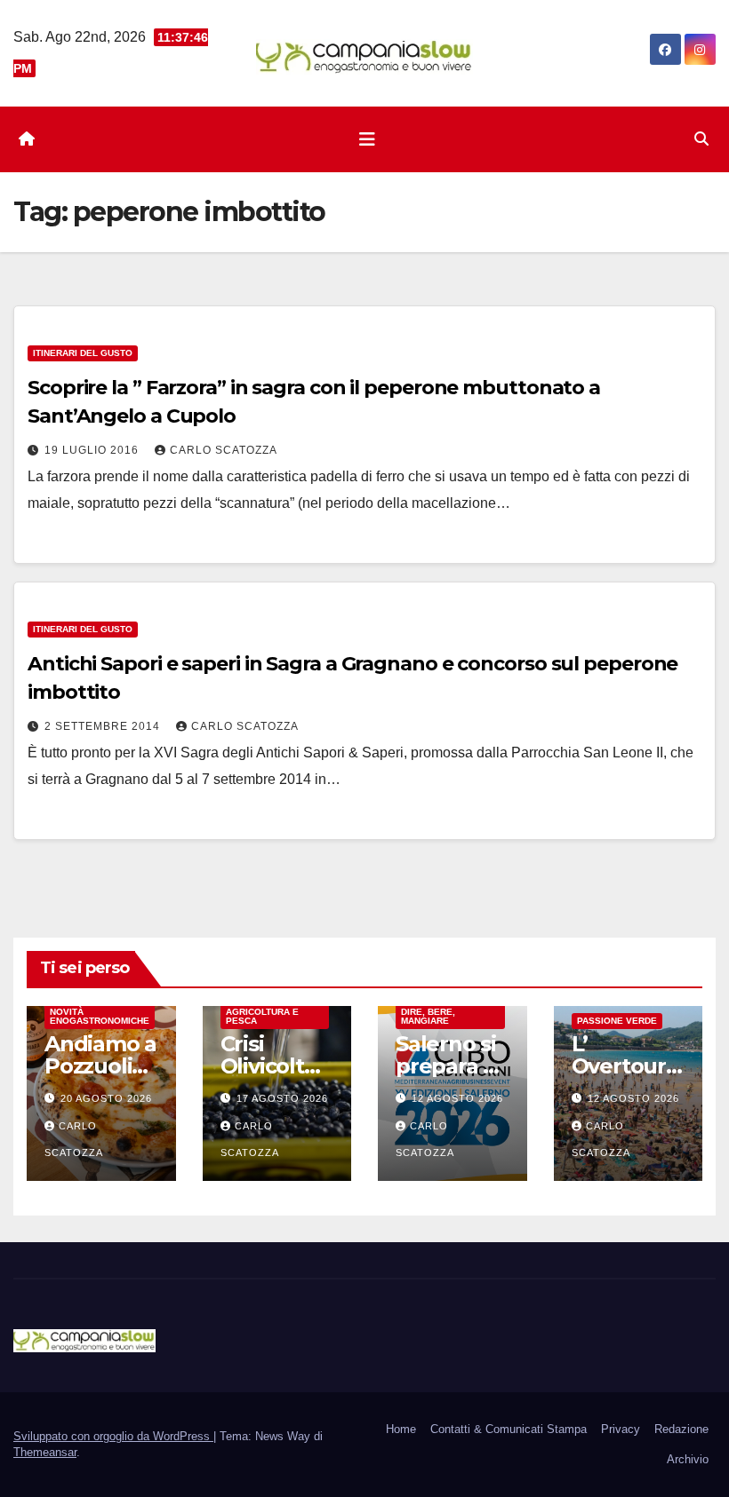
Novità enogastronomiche (99, 1016)
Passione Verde (617, 1021)
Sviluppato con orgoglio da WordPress (113, 1436)
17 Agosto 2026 (282, 1098)
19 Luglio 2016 (93, 450)
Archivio (688, 1459)
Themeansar (44, 1452)
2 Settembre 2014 (104, 726)
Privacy (620, 1429)
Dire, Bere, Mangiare (428, 1016)
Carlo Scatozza (223, 450)
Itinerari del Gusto (82, 353)
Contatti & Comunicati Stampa (508, 1429)
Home (401, 1429)
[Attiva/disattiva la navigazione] (367, 139)
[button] (701, 139)
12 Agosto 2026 (457, 1098)
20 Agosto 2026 (106, 1098)
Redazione (681, 1429)
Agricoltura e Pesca (262, 1016)
